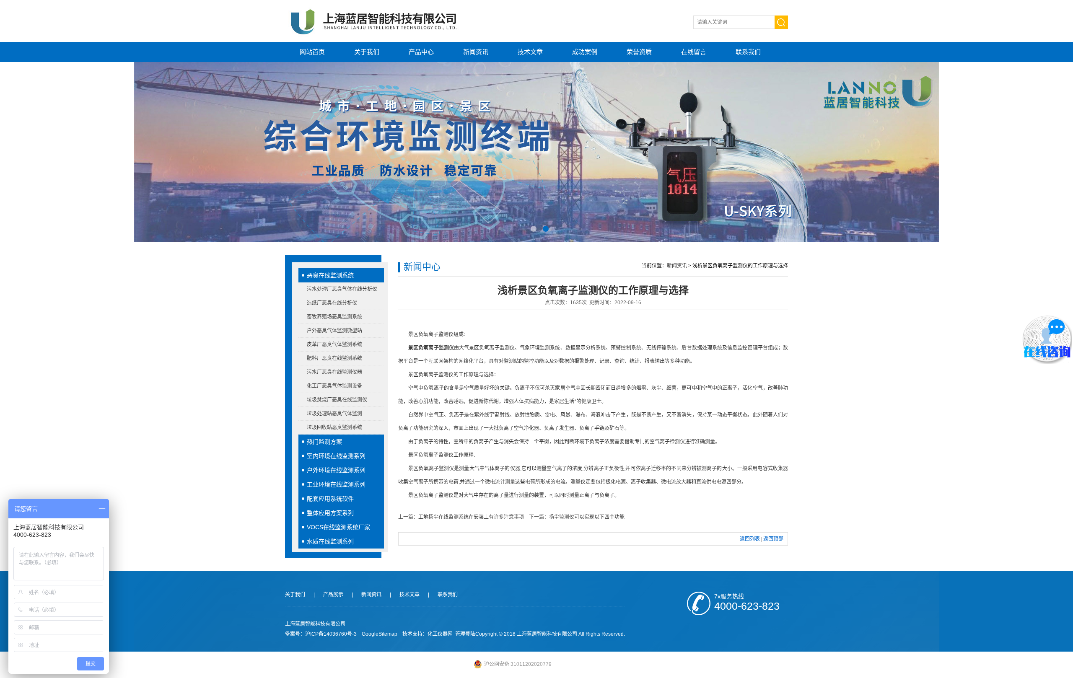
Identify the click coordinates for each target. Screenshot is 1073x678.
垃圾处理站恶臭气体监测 (334, 414)
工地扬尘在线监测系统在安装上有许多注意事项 (471, 517)
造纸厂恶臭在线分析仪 (332, 303)
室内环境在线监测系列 (336, 456)
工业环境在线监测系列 (336, 484)
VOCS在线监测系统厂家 (338, 527)
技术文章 (530, 51)
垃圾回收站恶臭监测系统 (334, 427)
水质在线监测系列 (330, 541)
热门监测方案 (324, 441)
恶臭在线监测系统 (330, 275)
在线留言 (693, 51)
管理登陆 (465, 634)
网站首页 (312, 51)
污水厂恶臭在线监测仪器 (334, 372)
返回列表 (750, 539)
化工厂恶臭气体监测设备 (334, 386)
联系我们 (748, 51)
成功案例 (584, 51)
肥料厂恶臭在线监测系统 (334, 358)
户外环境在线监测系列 (336, 470)
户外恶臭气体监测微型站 (334, 331)
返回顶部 (773, 539)
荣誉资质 (639, 51)
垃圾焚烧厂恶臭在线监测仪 (337, 400)
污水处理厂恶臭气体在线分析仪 (342, 289)
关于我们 (366, 51)
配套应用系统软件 (330, 498)
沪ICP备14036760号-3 (331, 634)
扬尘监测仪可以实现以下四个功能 (587, 517)
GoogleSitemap (379, 634)
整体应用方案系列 (330, 513)
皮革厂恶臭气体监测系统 (334, 344)
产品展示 (333, 595)
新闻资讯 (475, 51)
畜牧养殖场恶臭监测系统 (334, 317)
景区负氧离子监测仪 (431, 348)
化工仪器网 (440, 634)
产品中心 (421, 51)
